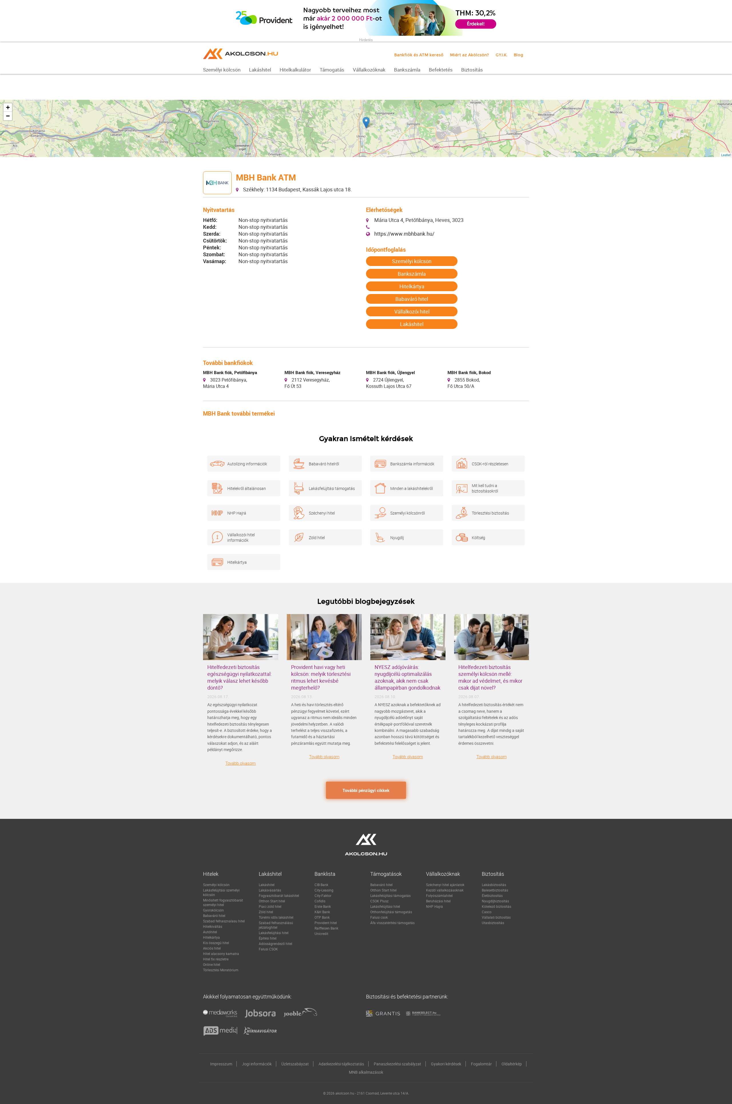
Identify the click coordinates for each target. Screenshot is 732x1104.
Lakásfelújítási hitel (274, 932)
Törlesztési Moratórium (220, 970)
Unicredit (321, 933)
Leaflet (726, 154)
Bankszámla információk (412, 463)
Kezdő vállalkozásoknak (445, 890)
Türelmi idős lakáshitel (276, 917)
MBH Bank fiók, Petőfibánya (230, 372)
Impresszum (221, 1064)
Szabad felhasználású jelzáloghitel (276, 925)
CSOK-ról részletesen (490, 463)
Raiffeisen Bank (326, 928)
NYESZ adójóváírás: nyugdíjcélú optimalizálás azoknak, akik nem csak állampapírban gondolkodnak (407, 677)
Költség (478, 537)
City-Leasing (324, 890)
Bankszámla (412, 273)
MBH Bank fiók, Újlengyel (390, 372)
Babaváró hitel (411, 298)
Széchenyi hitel (322, 513)
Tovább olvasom (240, 763)
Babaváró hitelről (324, 463)
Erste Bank (323, 906)
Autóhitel (210, 932)
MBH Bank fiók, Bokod (469, 372)
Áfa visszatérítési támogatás (392, 922)
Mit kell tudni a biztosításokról (485, 488)
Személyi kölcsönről (407, 513)
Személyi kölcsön (411, 261)
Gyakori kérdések (446, 1064)
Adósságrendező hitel (275, 943)
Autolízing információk (247, 463)
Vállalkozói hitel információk (241, 537)
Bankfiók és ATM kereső (418, 54)
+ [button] (8, 107)
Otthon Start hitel (272, 901)
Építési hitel (268, 938)
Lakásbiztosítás (494, 884)
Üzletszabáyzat (295, 1064)
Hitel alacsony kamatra (221, 953)
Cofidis (320, 901)
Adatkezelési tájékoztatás (341, 1064)
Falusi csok (379, 917)
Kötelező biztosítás (496, 906)
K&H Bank (322, 912)
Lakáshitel (411, 324)
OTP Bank (322, 917)
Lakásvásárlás (270, 890)
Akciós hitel (212, 948)
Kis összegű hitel (216, 942)
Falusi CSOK (268, 949)
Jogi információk (257, 1064)
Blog (518, 54)
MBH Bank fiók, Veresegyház (313, 372)
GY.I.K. (501, 54)
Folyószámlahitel (439, 895)
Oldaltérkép (512, 1064)
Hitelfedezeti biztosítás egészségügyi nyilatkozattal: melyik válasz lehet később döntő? (239, 677)
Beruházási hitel (438, 901)
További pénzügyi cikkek (366, 790)
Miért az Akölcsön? (469, 54)
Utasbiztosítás (493, 922)
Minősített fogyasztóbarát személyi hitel (223, 902)
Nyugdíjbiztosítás (495, 901)
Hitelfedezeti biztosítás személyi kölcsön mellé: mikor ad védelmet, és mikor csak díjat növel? (490, 677)
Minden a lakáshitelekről (411, 488)
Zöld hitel (317, 537)
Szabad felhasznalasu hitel (224, 921)
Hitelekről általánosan (246, 488)
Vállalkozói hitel (411, 311)
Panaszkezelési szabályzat (397, 1064)
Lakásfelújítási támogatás (332, 488)
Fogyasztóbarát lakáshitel (279, 895)
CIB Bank (321, 884)
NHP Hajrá (236, 513)
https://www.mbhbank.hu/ (404, 233)
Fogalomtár (481, 1064)
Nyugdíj (397, 537)
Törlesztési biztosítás (490, 513)
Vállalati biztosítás (496, 917)
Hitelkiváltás (212, 926)
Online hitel (211, 964)
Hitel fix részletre (215, 959)
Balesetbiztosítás (495, 890)
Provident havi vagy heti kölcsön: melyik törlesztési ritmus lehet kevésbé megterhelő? (321, 677)
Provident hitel (326, 922)
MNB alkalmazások (366, 1072)
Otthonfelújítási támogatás (391, 912)
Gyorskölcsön (213, 910)
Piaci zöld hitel (270, 906)
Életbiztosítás (492, 895)
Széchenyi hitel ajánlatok (445, 884)
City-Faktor (323, 895)
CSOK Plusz (379, 901)
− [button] (8, 116)
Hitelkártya (411, 286)
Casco (487, 912)
